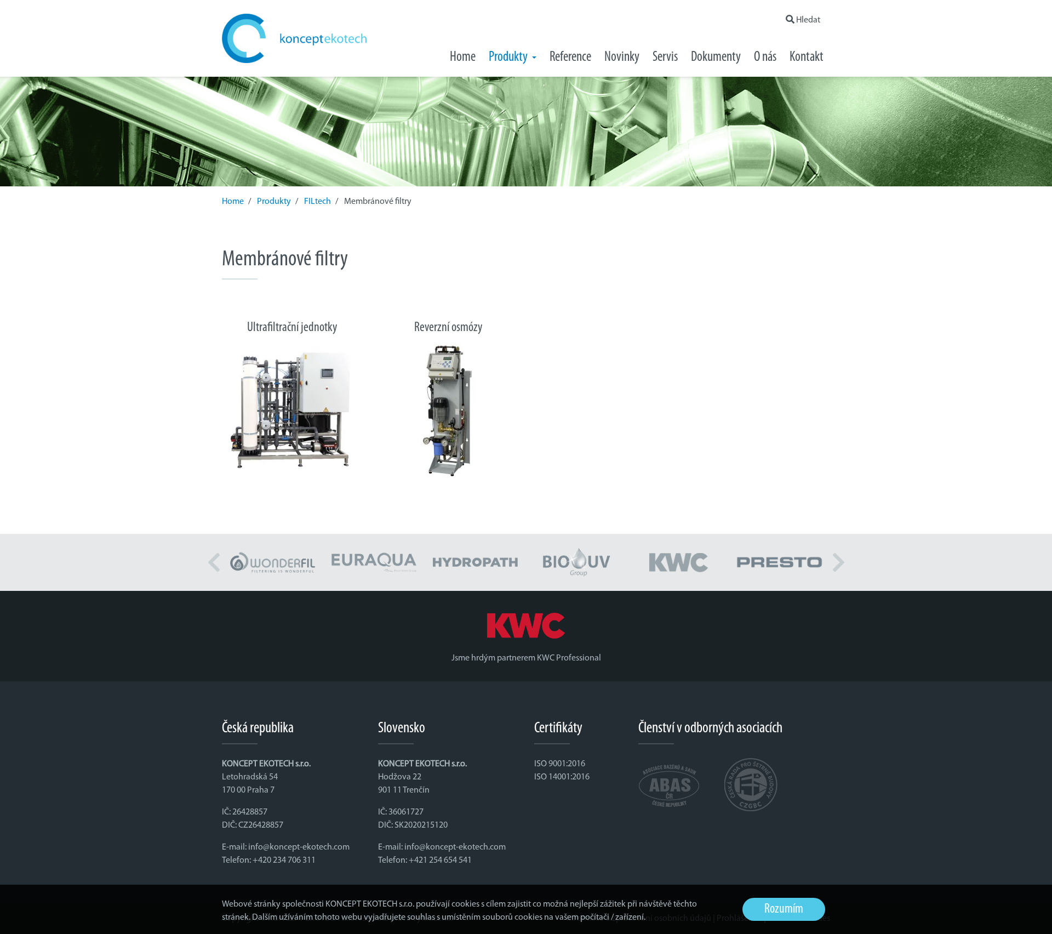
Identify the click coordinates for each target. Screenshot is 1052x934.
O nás (765, 57)
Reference (570, 57)
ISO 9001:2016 (559, 764)
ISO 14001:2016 (562, 777)
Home (463, 57)
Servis (665, 57)
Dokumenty (716, 57)
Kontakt (807, 57)
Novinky (621, 57)
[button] (213, 562)
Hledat (807, 20)
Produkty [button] (509, 57)
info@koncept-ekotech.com (299, 847)
